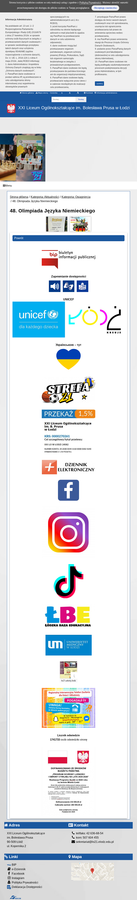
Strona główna (27, 93)
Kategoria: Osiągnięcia (76, 196)
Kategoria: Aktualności (45, 196)
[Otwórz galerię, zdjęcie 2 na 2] (80, 224)
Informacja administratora (106, 93)
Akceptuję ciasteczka (105, 8)
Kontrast (89, 93)
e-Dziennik (18, 869)
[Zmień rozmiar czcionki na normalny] (62, 93)
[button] (41, 157)
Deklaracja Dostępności (26, 886)
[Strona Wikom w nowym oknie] (15, 897)
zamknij (100, 84)
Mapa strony (42, 93)
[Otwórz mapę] (92, 871)
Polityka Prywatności (24, 882)
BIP (13, 864)
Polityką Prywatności (90, 2)
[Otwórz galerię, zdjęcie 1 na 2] (56, 224)
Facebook (17, 873)
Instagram (17, 878)
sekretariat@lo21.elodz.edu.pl (94, 841)
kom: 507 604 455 (87, 837)
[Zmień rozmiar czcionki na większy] (70, 93)
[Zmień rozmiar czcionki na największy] (78, 93)
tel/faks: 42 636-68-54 (89, 833)
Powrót (18, 238)
